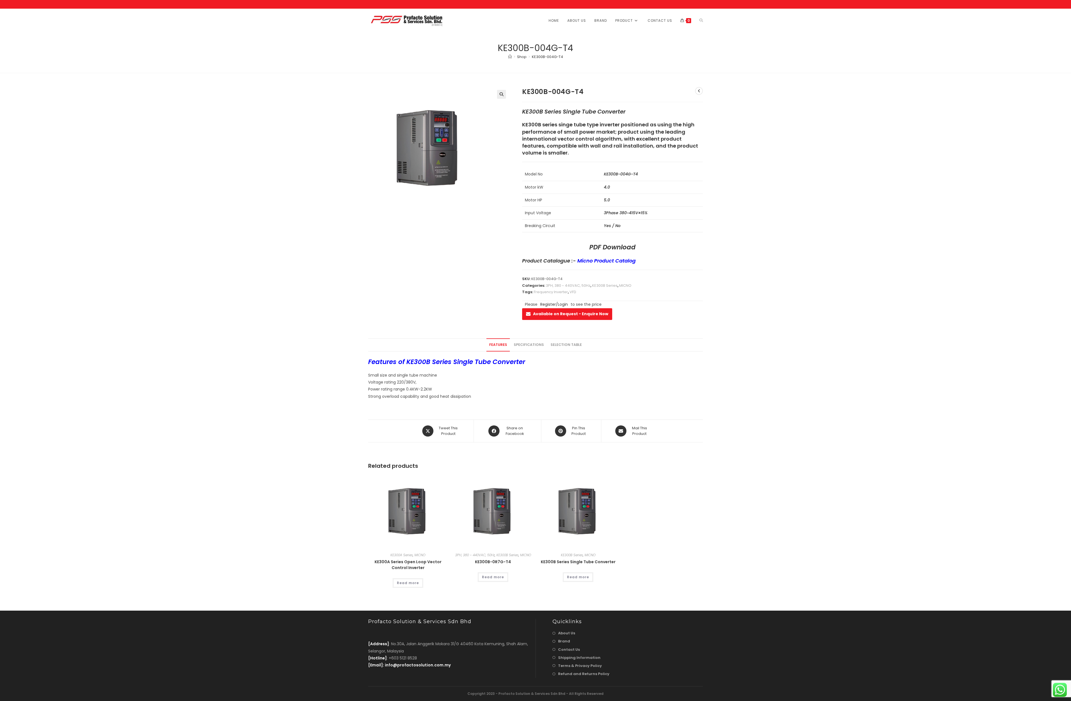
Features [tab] (498, 344)
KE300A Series (401, 555)
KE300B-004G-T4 (547, 56)
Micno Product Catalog (606, 260)
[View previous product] (699, 91)
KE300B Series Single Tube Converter (578, 562)
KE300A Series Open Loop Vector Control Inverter (408, 564)
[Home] (510, 56)
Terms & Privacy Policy (580, 665)
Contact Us (569, 649)
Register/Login (554, 304)
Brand (564, 641)
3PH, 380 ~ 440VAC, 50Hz (568, 285)
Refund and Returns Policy (583, 673)
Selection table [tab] (566, 344)
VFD (573, 292)
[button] (501, 94)
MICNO (625, 285)
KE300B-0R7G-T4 (493, 562)
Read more (408, 582)
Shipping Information (579, 657)
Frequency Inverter (551, 292)
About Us (566, 633)
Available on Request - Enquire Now (570, 314)
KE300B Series (604, 285)
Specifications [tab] (529, 344)
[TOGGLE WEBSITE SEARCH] (701, 20)
